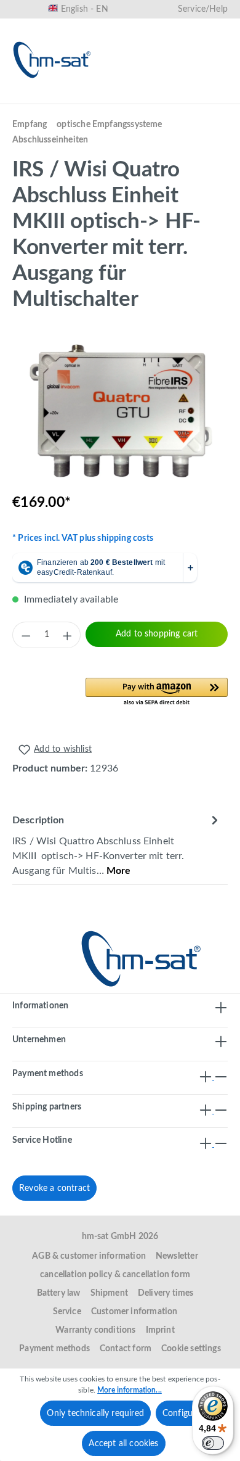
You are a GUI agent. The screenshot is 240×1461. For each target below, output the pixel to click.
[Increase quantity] (67, 635)
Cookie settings (191, 1348)
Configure (181, 1413)
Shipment (109, 1293)
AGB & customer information (89, 1256)
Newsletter (177, 1256)
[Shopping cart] (214, 97)
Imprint (160, 1330)
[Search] (96, 97)
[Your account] (174, 97)
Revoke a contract (54, 1188)
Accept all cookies (123, 1443)
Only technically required (95, 1413)
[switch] (213, 1443)
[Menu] (25, 97)
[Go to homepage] (52, 60)
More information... (129, 1390)
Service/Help (203, 9)
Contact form (125, 1348)
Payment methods (54, 1348)
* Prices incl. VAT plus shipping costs (82, 538)
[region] (120, 413)
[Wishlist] (135, 97)
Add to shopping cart (157, 634)
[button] (157, 692)
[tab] (117, 844)
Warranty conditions (95, 1330)
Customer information (134, 1311)
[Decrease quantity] (25, 635)
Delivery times (166, 1293)
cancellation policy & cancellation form (115, 1274)
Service (67, 1311)
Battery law (59, 1293)
